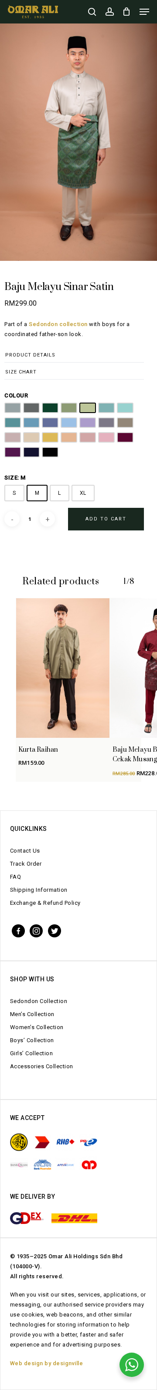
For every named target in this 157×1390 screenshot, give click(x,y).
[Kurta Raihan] (62, 668)
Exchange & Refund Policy (45, 903)
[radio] (12, 408)
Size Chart (21, 372)
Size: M (15, 477)
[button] (144, 11)
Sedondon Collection (39, 1001)
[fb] (18, 930)
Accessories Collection (41, 1066)
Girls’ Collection (31, 1053)
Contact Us (25, 850)
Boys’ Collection (32, 1040)
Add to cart (105, 519)
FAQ (15, 876)
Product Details (30, 355)
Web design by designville (46, 1363)
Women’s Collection (37, 1027)
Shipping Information (39, 890)
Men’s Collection (32, 1014)
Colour (16, 395)
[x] (54, 930)
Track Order (26, 863)
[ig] (36, 930)
